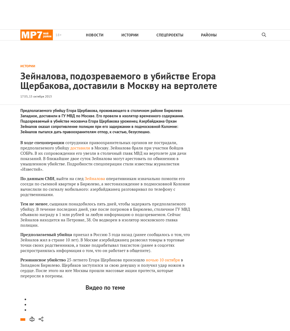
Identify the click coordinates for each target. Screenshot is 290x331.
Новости (95, 35)
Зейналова (95, 178)
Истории (130, 35)
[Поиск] (264, 35)
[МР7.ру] (36, 35)
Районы (209, 35)
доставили (80, 147)
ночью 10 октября (163, 259)
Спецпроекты (169, 35)
